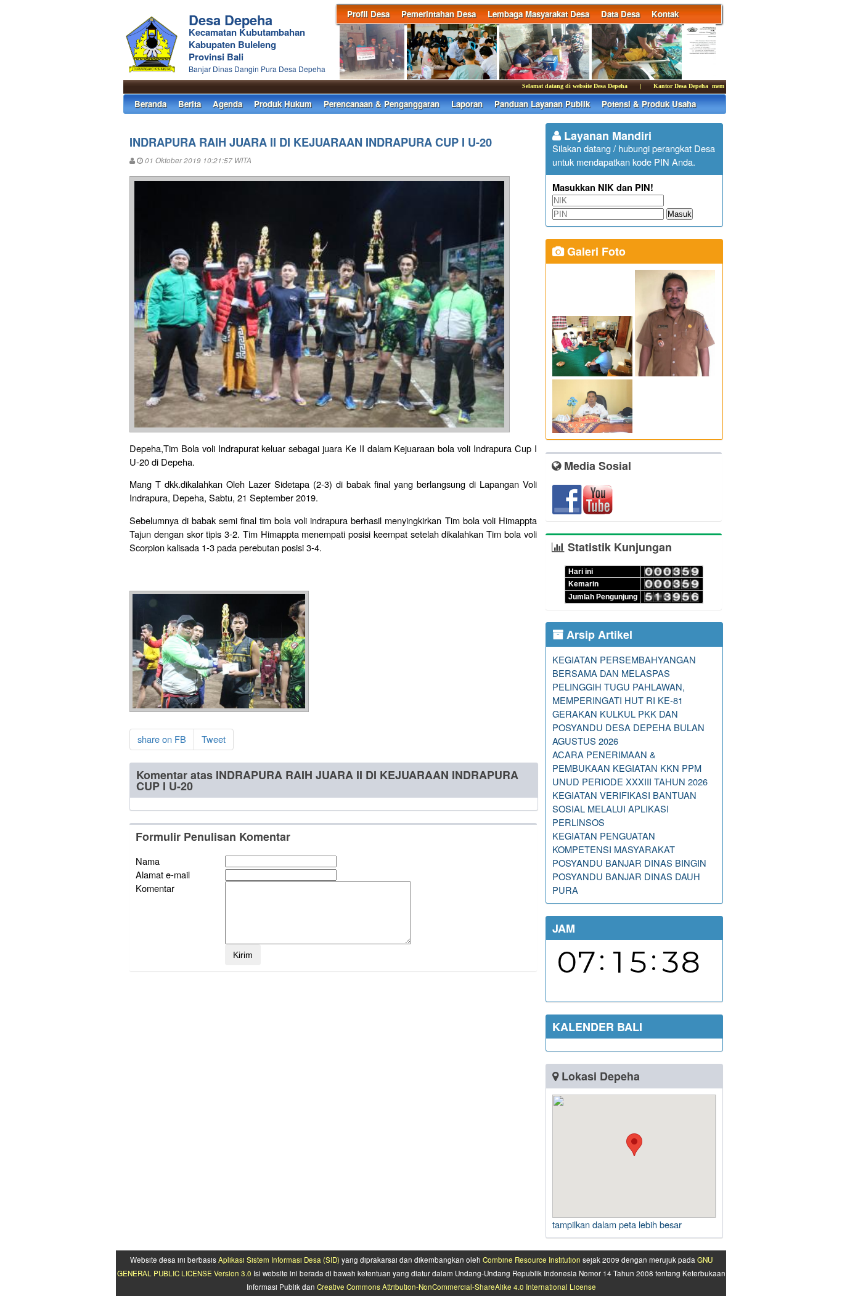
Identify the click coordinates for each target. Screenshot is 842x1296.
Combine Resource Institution (532, 1260)
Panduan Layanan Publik (542, 104)
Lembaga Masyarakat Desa (538, 14)
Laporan (467, 104)
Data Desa (620, 14)
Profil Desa (368, 14)
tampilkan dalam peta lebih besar (617, 1224)
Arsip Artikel (597, 634)
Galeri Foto (595, 251)
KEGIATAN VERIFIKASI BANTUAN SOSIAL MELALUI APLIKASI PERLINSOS (624, 808)
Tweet (214, 738)
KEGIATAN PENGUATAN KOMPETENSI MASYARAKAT (613, 842)
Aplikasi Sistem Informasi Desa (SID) (279, 1260)
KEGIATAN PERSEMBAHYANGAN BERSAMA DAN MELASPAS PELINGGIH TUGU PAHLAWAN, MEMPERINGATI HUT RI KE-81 (624, 680)
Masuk (680, 214)
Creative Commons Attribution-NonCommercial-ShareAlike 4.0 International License (456, 1287)
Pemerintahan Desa (438, 14)
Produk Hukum (283, 104)
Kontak (665, 14)
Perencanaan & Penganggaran (381, 104)
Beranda (150, 104)
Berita (189, 104)
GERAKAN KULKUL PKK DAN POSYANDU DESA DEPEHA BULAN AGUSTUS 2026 (628, 727)
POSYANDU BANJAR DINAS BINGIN (629, 862)
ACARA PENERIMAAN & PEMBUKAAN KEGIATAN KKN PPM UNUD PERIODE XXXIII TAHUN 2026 (630, 768)
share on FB (161, 738)
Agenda (227, 104)
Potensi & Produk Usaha (649, 104)
